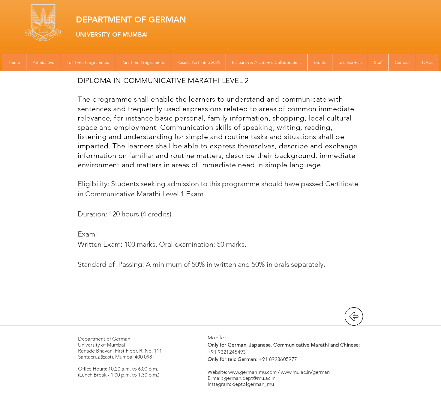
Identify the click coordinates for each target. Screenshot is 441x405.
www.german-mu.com (252, 372)
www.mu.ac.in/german (305, 372)
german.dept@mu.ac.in (249, 378)
